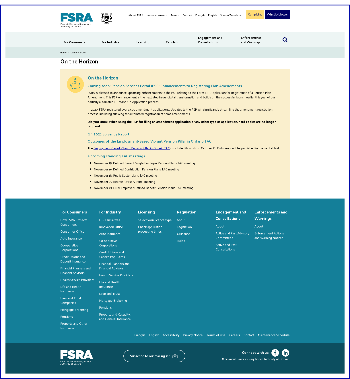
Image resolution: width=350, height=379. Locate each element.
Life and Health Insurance (70, 288)
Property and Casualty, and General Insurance (115, 316)
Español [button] (226, 29)
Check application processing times (150, 229)
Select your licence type (155, 219)
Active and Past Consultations (226, 246)
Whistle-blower (277, 14)
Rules (181, 240)
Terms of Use (215, 335)
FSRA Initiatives (109, 219)
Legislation (184, 226)
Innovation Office (111, 226)
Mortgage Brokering (74, 309)
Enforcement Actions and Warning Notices (269, 235)
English (212, 15)
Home (63, 52)
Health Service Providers (77, 279)
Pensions (66, 316)
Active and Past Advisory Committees (232, 235)
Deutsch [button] (226, 23)
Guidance (183, 233)
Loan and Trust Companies (70, 300)
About (181, 219)
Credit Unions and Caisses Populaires (112, 254)
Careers (234, 335)
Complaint (255, 14)
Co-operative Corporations (69, 247)
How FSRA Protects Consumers (73, 222)
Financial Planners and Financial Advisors (75, 270)
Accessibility (171, 335)
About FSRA (136, 15)
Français (200, 15)
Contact (187, 15)
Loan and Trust (109, 293)
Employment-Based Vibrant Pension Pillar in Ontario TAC (132, 148)
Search (285, 34)
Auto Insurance (71, 238)
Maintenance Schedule (274, 335)
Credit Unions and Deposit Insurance (73, 258)
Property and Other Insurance (73, 325)
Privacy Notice (193, 335)
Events (175, 15)
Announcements (157, 15)
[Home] (84, 19)
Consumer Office (72, 231)
